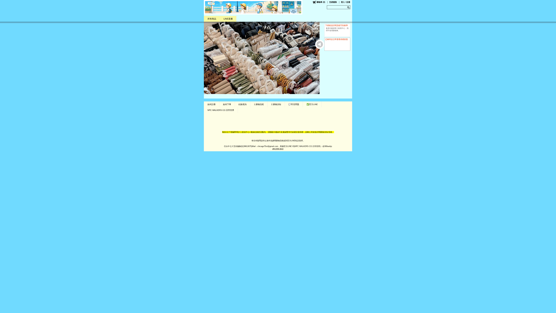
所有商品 (211, 19)
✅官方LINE (312, 104)
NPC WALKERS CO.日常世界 (220, 110)
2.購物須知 (276, 104)
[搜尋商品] (349, 7)
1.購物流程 (259, 104)
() (321, 2)
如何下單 (227, 104)
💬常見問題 (293, 104)
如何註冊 (211, 104)
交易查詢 (333, 2)
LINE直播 (228, 19)
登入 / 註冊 (345, 2)
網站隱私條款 (278, 149)
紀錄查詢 (242, 104)
